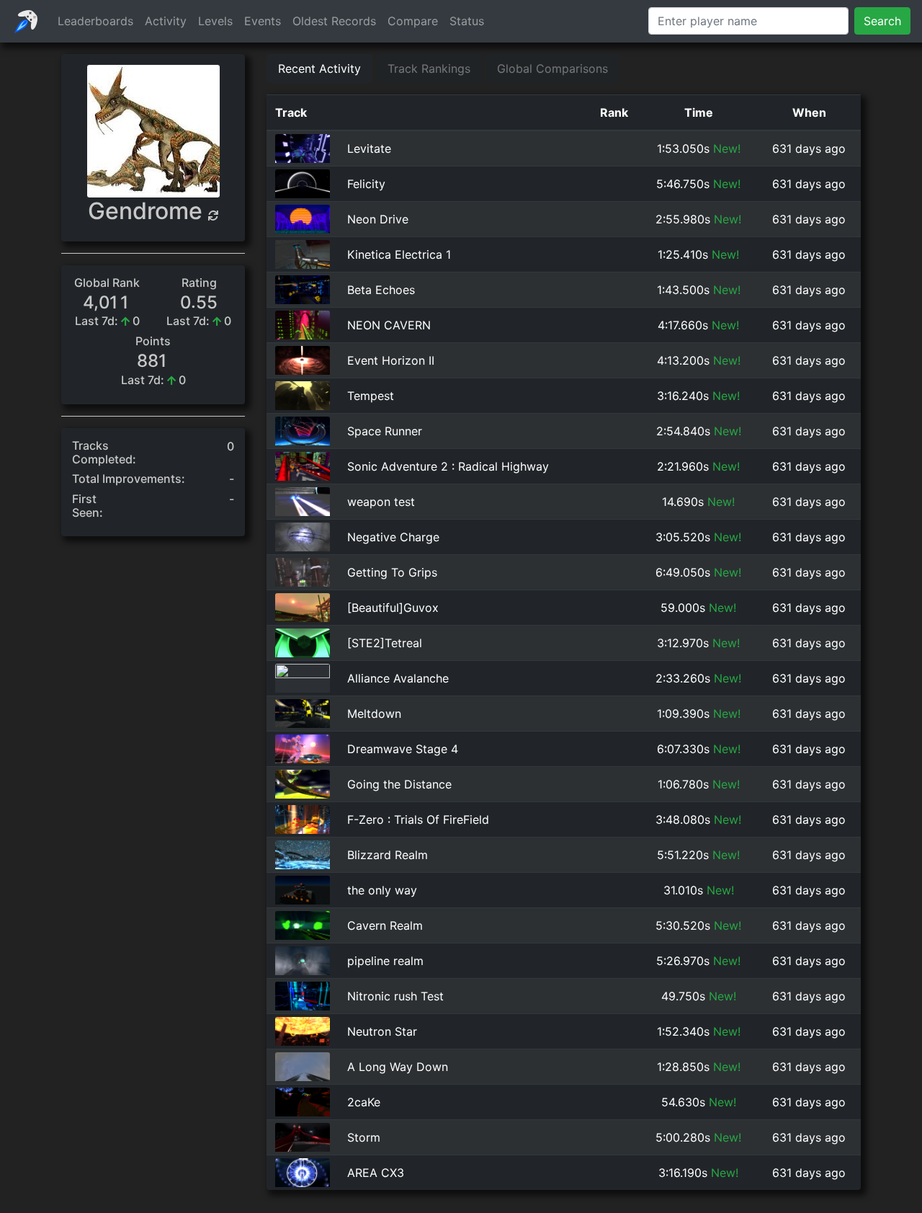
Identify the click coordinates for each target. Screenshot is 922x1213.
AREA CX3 (375, 1172)
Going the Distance (399, 784)
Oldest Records (334, 21)
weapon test (381, 501)
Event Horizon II (390, 360)
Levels (215, 21)
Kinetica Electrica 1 (399, 254)
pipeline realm (385, 961)
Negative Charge (393, 537)
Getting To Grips (392, 572)
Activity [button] (166, 21)
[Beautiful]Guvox (393, 607)
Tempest (370, 395)
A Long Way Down (397, 1066)
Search (882, 21)
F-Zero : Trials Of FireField (418, 819)
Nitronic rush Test (395, 996)
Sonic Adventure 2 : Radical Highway (448, 466)
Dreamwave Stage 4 (402, 749)
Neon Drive (377, 219)
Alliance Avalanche (398, 678)
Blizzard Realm (387, 855)
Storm (363, 1137)
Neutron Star (382, 1031)
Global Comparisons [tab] (552, 68)
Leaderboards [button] (95, 21)
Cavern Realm (385, 925)
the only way (382, 890)
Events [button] (262, 21)
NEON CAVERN (389, 325)
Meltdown (374, 713)
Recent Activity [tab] (319, 68)
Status (466, 21)
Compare (413, 21)
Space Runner (384, 431)
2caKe (363, 1102)
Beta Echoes (381, 290)
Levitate (369, 148)
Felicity (366, 184)
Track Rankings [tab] (429, 68)
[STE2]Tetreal (384, 643)
